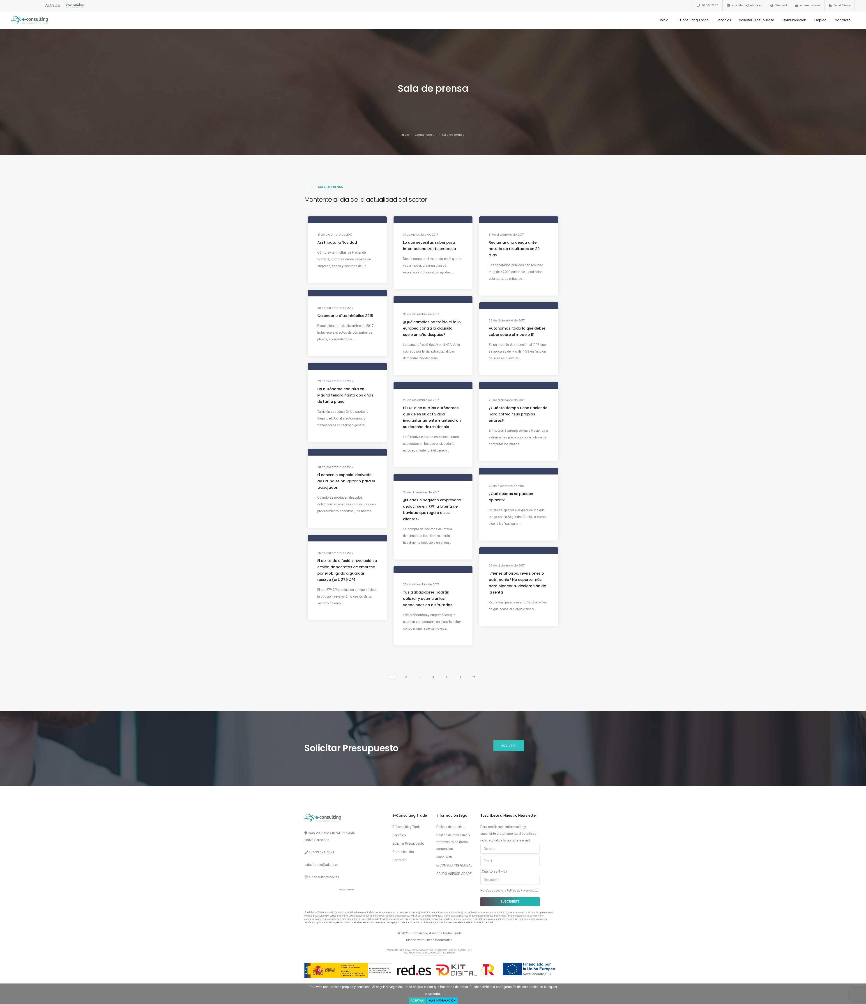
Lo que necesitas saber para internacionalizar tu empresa (429, 245)
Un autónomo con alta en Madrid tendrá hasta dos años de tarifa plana (345, 395)
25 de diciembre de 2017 (421, 584)
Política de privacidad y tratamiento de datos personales (453, 842)
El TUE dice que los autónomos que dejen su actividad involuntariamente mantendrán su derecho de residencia (432, 417)
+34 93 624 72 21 (321, 852)
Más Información (442, 1000)
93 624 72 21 (710, 5)
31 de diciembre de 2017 (334, 234)
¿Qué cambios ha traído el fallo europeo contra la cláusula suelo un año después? (432, 328)
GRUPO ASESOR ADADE (454, 874)
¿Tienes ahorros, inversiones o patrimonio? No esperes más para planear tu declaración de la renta (517, 583)
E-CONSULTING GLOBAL (454, 865)
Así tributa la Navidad (337, 242)
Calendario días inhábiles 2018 (345, 315)
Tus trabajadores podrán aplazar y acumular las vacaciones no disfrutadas (427, 598)
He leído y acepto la (507, 890)
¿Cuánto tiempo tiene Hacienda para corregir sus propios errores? (518, 414)
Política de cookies (450, 827)
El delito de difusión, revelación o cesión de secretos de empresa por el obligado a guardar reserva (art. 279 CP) (347, 570)
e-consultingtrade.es (324, 877)
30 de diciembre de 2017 (335, 308)
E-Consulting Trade (693, 20)
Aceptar (417, 1000)
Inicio (664, 20)
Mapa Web (444, 857)
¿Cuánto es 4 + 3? (493, 871)
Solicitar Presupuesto (756, 20)
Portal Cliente (842, 5)
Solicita (509, 745)
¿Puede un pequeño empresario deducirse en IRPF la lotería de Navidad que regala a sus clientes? (432, 509)
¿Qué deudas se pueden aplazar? (511, 497)
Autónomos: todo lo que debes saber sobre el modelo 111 (517, 331)
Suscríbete (510, 901)
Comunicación (794, 20)
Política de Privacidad (521, 890)
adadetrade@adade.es (747, 5)
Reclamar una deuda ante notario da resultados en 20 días (514, 249)
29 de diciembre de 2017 (507, 320)
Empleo (820, 20)
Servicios (724, 20)
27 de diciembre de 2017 (506, 486)
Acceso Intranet (810, 5)
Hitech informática (438, 940)
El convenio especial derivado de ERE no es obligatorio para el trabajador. (346, 481)
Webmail (781, 5)
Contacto (843, 20)
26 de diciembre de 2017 (335, 553)
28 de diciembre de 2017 (421, 400)
